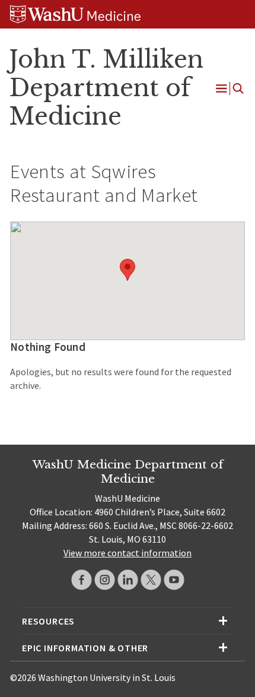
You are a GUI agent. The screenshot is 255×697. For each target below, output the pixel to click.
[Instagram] (104, 579)
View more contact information (127, 553)
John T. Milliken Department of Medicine (106, 88)
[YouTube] (174, 579)
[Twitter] (151, 579)
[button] (127, 270)
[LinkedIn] (127, 579)
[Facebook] (81, 579)
